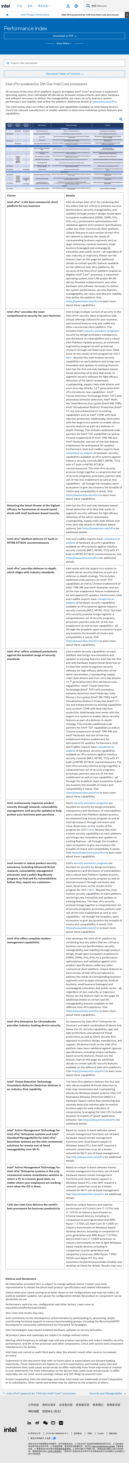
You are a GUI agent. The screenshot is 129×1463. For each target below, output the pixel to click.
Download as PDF (63, 36)
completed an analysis (79, 453)
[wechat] (45, 1423)
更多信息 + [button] (44, 5)
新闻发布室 (113, 1405)
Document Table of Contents (63, 74)
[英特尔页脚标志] (10, 1429)
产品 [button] (19, 5)
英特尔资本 (49, 1405)
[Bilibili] (53, 1423)
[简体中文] (76, 6)
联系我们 (98, 1405)
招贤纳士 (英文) (51, 1411)
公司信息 (33, 1405)
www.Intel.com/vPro (104, 101)
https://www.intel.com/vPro (82, 301)
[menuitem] (7, 15)
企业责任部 (66, 1405)
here (69, 357)
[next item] (127, 15)
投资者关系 (82, 1405)
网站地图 (33, 1411)
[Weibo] (37, 1423)
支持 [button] (30, 5)
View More (62, 43)
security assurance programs (101, 331)
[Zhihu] (61, 1423)
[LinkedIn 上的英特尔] (29, 1423)
